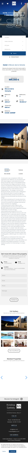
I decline (4, 451)
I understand (12, 451)
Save (10, 25)
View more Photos (14, 351)
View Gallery (14, 21)
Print (19, 25)
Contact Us (14, 300)
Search (14, 53)
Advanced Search (15, 57)
